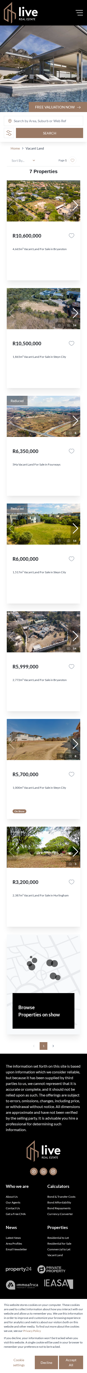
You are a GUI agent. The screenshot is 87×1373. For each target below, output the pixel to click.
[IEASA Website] (58, 1285)
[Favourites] (71, 236)
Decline (46, 1362)
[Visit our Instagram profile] (53, 1171)
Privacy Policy (32, 1331)
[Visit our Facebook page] (34, 1171)
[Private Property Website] (51, 1269)
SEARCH (49, 133)
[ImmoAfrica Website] (22, 1285)
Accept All (71, 1362)
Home (15, 148)
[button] (75, 205)
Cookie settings (19, 1362)
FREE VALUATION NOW (55, 107)
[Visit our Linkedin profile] (43, 1171)
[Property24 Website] (18, 1269)
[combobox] (32, 121)
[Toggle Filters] (9, 133)
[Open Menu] (79, 13)
